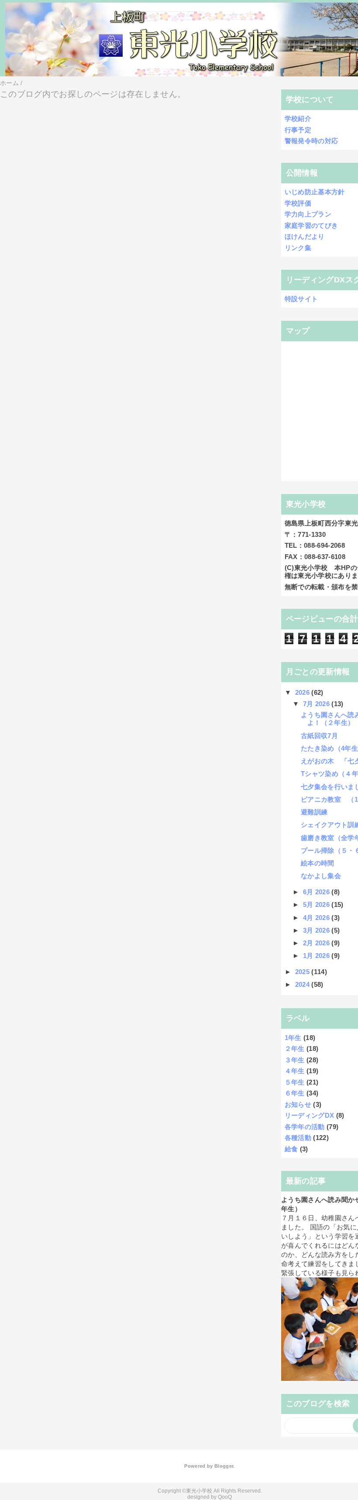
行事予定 (298, 130)
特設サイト (301, 298)
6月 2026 (317, 892)
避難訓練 (314, 812)
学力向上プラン (308, 214)
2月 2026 (317, 943)
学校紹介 (298, 118)
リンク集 (298, 247)
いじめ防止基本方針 (315, 192)
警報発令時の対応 (311, 140)
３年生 (295, 1060)
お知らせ (298, 1104)
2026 (303, 692)
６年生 (295, 1093)
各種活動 (298, 1137)
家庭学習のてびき (311, 225)
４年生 (295, 1070)
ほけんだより (305, 236)
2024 (303, 984)
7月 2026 (317, 703)
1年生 (293, 1037)
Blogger (223, 1466)
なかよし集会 (321, 875)
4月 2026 (317, 917)
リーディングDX (309, 1115)
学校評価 (298, 203)
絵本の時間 (317, 863)
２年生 (295, 1048)
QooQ (225, 1497)
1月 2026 (317, 955)
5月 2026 (317, 904)
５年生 (295, 1082)
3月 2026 (317, 930)
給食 (291, 1149)
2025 (303, 971)
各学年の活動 (305, 1126)
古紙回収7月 (319, 735)
